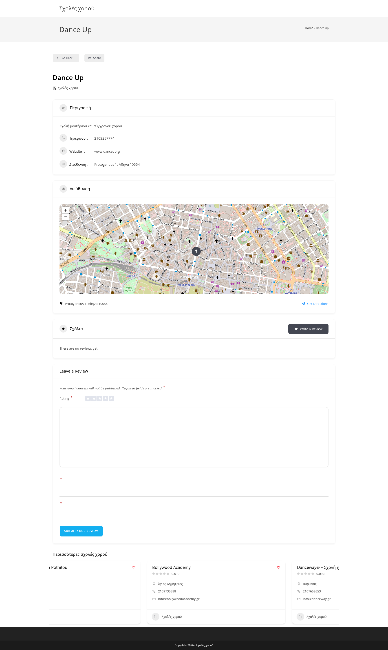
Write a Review (311, 329)
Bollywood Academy (76, 567)
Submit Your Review (81, 531)
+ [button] (65, 210)
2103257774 (104, 138)
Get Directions (317, 304)
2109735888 (72, 591)
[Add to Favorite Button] (184, 567)
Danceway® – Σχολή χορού (228, 567)
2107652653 (217, 591)
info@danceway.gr (222, 599)
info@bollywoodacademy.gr (84, 599)
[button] (55, 593)
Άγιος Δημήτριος (75, 584)
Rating (66, 398)
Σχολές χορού (77, 8)
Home (309, 28)
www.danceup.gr (107, 151)
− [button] (65, 217)
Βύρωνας (215, 584)
